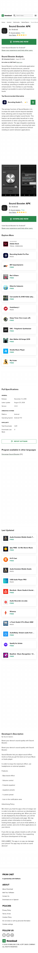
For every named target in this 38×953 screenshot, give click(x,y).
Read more (19, 62)
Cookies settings (7, 924)
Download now (20, 42)
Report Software (20, 441)
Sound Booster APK (20, 28)
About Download (7, 889)
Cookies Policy (7, 917)
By (14, 33)
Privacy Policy (6, 910)
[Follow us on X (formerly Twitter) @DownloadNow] (8, 935)
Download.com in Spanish (10, 899)
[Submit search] (14, 15)
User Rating (12, 35)
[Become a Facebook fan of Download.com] (4, 935)
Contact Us (5, 896)
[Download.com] (7, 15)
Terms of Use (6, 914)
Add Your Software (8, 892)
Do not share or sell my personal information (16, 921)
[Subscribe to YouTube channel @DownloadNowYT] (12, 935)
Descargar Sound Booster (11, 454)
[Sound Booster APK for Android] (4, 31)
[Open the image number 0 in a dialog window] (10, 180)
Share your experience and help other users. (17, 50)
